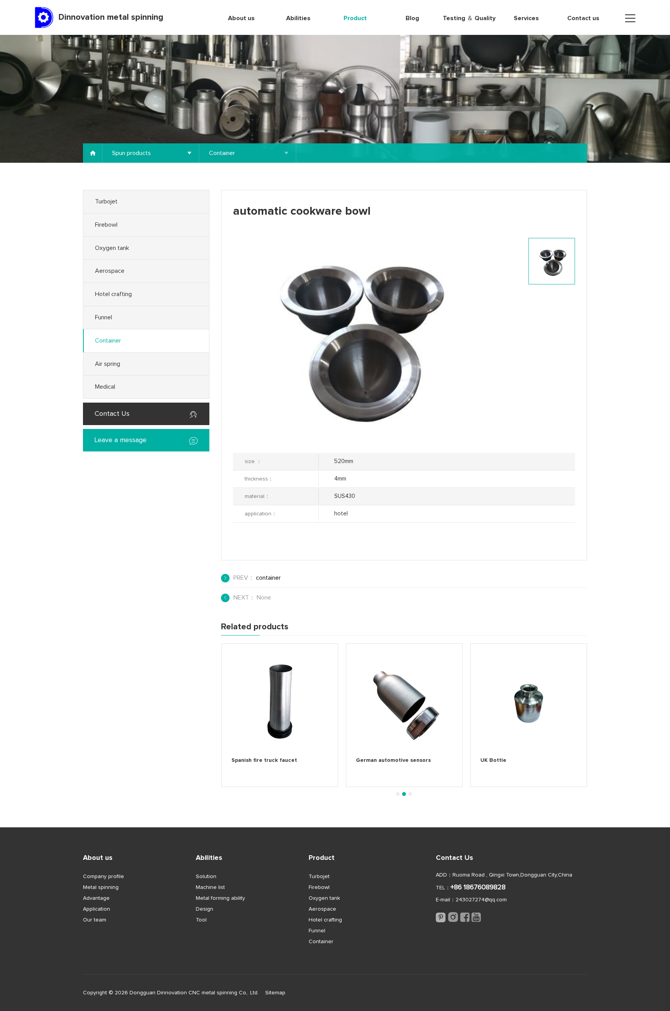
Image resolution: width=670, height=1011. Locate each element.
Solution (206, 876)
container (268, 578)
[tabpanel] (279, 715)
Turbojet (106, 201)
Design (204, 909)
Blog (412, 18)
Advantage (96, 898)
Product (355, 18)
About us (241, 18)
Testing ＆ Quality (469, 18)
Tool (201, 920)
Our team (94, 920)
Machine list (210, 887)
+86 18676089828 (478, 887)
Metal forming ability (220, 898)
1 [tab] (398, 794)
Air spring (107, 364)
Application (96, 909)
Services (526, 18)
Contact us (583, 18)
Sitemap (275, 992)
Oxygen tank (112, 248)
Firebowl (106, 225)
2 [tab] (404, 794)
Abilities (298, 18)
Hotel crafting (113, 294)
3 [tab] (410, 794)
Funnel (103, 317)
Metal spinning (101, 887)
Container (108, 341)
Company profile (103, 876)
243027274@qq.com (481, 899)
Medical (105, 387)
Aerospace (109, 271)
